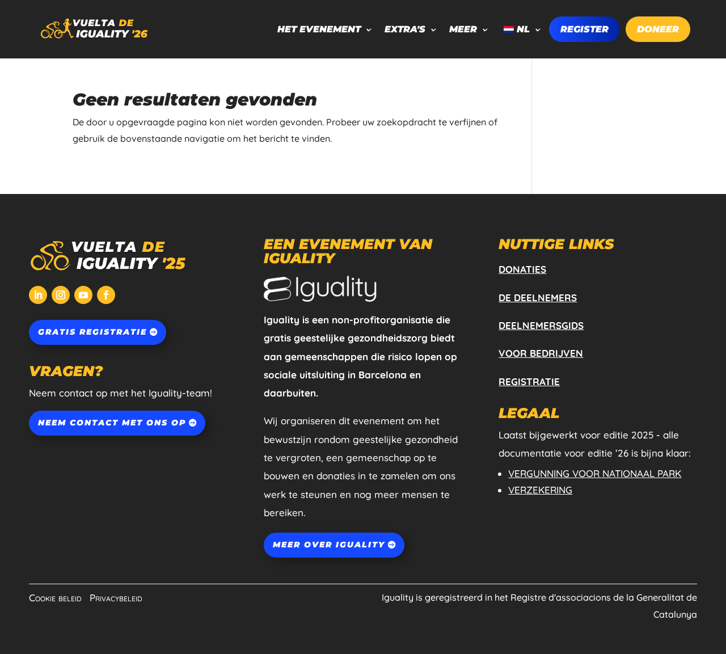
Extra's (405, 29)
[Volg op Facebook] (106, 295)
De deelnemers (538, 297)
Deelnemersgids (541, 325)
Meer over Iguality (329, 544)
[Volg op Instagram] (61, 295)
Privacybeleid (116, 598)
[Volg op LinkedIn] (38, 295)
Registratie (529, 381)
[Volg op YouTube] (83, 295)
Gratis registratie (92, 332)
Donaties (522, 269)
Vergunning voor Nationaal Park (594, 473)
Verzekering (540, 490)
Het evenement (319, 29)
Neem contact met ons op (112, 422)
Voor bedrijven (541, 353)
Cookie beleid (55, 598)
